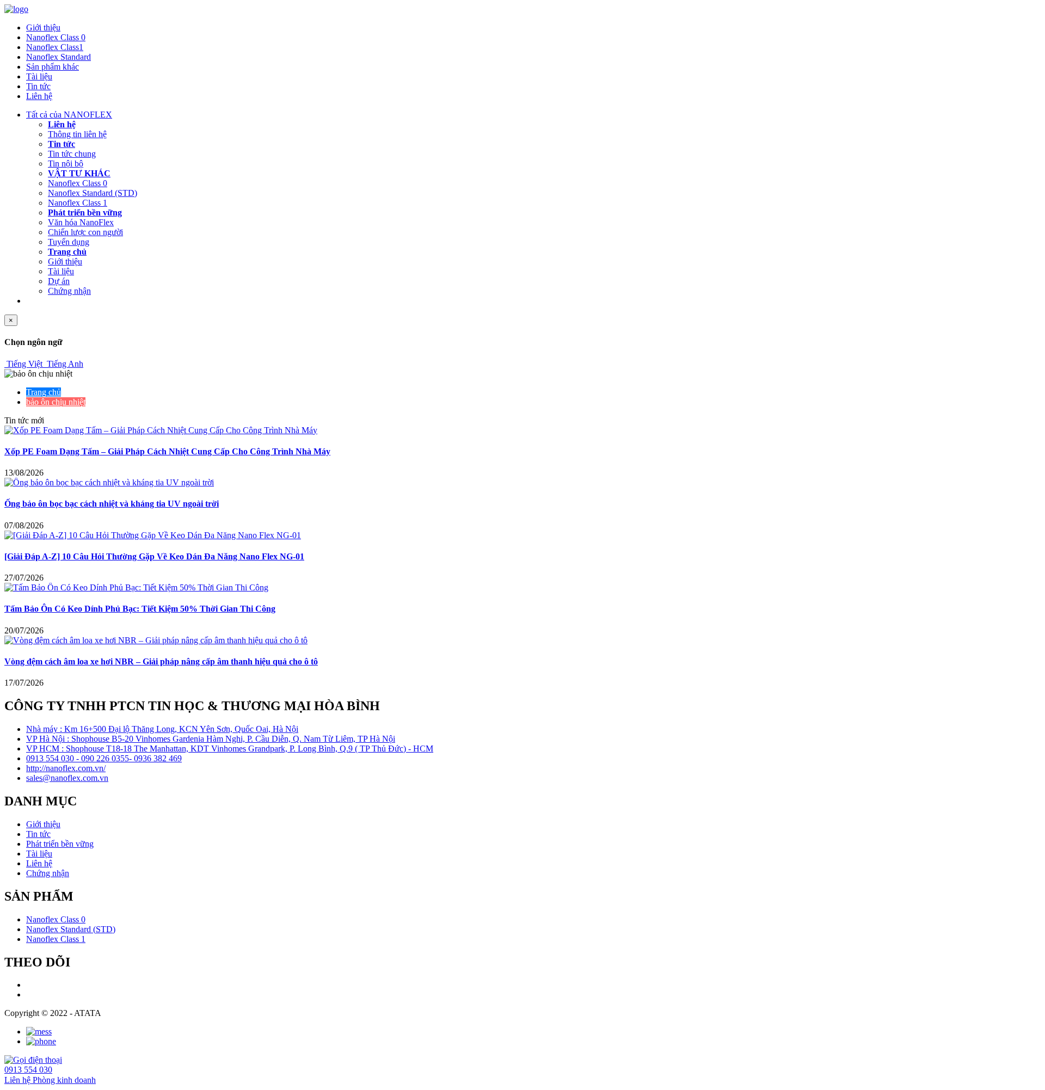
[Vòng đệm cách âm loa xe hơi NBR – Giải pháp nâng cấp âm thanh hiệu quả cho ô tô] (156, 640)
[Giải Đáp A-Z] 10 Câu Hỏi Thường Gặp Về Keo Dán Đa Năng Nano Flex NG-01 (154, 556)
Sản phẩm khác (52, 66)
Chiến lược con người (85, 232)
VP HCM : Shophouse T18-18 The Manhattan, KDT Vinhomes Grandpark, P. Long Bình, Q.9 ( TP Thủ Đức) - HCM (229, 748)
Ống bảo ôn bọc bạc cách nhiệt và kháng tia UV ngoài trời (111, 503)
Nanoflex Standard (58, 56)
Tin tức (38, 86)
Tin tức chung (72, 153)
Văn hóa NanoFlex (81, 222)
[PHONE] (41, 1041)
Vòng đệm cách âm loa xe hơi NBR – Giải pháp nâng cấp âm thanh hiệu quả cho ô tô (161, 661)
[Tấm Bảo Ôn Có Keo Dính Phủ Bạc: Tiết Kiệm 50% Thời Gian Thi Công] (136, 587)
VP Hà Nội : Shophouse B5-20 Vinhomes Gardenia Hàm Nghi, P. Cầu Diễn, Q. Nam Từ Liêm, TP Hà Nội (210, 738)
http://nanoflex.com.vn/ (66, 768)
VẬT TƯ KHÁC (79, 173)
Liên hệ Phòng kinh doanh (50, 1080)
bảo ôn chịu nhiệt (55, 402)
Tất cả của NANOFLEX (69, 114)
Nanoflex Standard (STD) (92, 193)
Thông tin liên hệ (77, 134)
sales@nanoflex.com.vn (67, 778)
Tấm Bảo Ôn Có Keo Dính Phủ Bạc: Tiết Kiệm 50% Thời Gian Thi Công (139, 608)
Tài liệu (39, 76)
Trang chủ (67, 251)
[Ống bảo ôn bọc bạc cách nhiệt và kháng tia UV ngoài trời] (109, 482)
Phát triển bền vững (85, 212)
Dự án (59, 281)
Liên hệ (39, 96)
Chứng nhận (69, 290)
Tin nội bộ (65, 163)
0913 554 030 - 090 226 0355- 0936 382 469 (104, 758)
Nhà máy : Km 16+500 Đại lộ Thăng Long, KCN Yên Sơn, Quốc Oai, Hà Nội (162, 729)
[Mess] (39, 1031)
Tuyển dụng (68, 242)
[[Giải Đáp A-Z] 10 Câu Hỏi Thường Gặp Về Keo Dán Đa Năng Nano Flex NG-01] (152, 535)
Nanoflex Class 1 (77, 202)
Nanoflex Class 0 (55, 37)
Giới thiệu (43, 27)
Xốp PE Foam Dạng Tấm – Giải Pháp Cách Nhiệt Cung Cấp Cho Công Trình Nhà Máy (167, 451)
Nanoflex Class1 (54, 47)
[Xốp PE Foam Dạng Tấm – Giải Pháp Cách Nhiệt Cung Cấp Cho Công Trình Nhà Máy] (160, 430)
